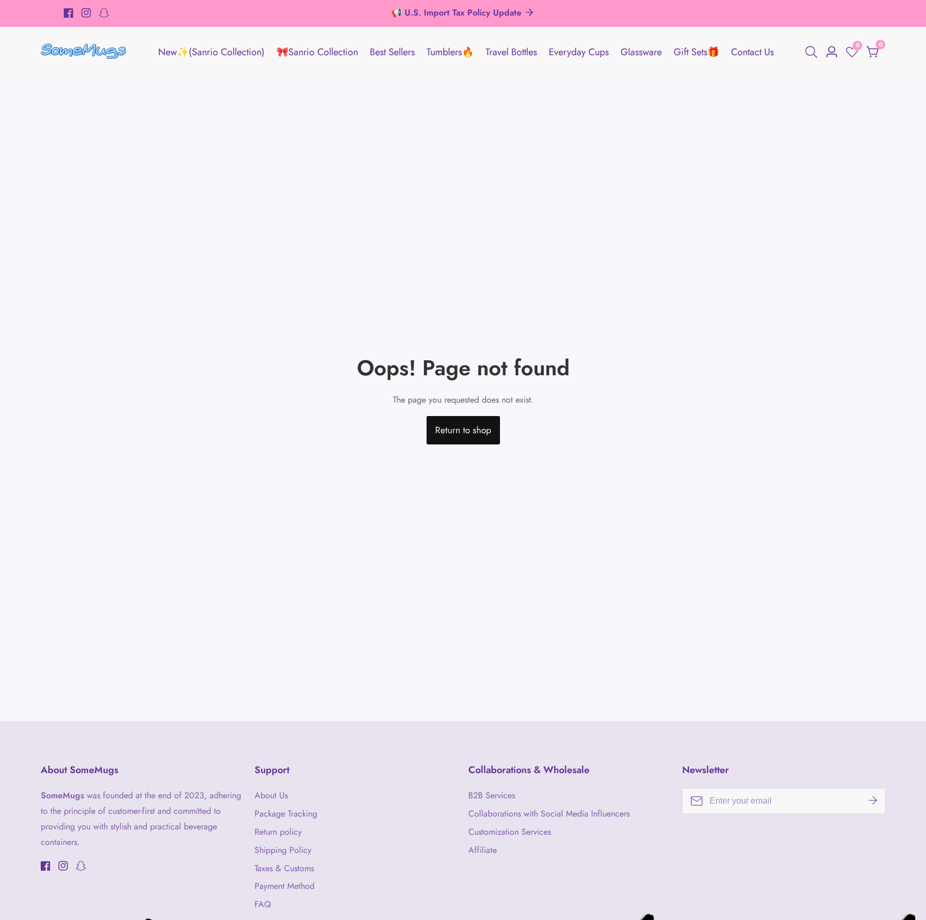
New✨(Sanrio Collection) (211, 52)
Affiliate (482, 850)
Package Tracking (286, 813)
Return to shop (463, 430)
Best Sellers (392, 52)
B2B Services (491, 795)
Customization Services (509, 832)
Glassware (641, 52)
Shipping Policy (283, 850)
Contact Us (752, 52)
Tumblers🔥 (450, 52)
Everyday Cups (579, 52)
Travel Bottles (511, 52)
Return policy (278, 832)
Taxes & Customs (284, 868)
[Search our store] (813, 52)
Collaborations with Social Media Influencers (549, 813)
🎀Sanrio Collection (317, 52)
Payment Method (285, 886)
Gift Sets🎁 (696, 52)
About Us (271, 795)
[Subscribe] (873, 800)
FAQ (263, 904)
